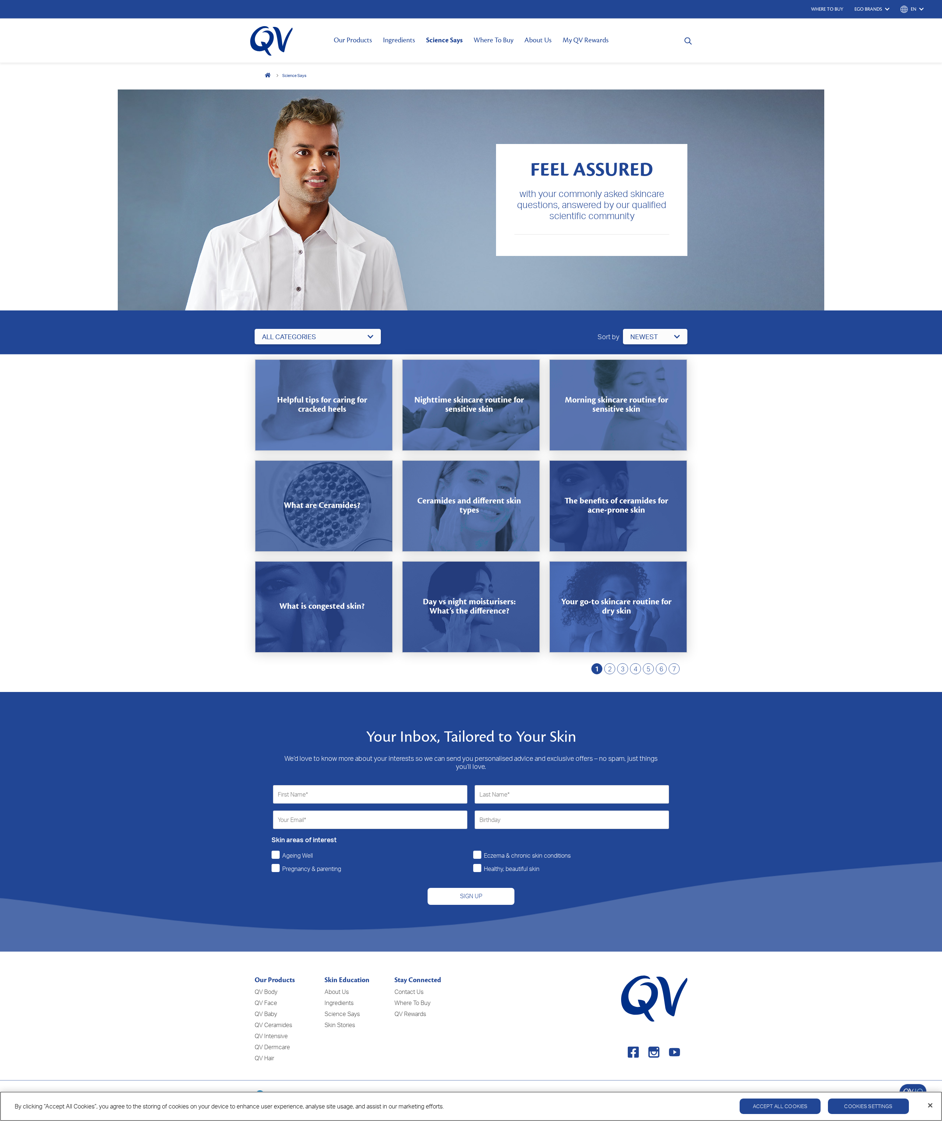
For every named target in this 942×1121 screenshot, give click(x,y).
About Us (538, 40)
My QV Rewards (586, 40)
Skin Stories (340, 1025)
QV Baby (266, 1014)
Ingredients (399, 40)
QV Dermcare (272, 1047)
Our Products (353, 40)
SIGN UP (471, 896)
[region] (471, 1106)
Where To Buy (493, 40)
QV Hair (264, 1058)
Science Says (444, 40)
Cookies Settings (868, 1106)
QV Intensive (271, 1036)
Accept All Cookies (780, 1106)
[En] (268, 75)
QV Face (266, 1002)
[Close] (930, 1105)
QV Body (266, 991)
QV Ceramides (273, 1025)
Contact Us (409, 991)
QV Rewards (410, 1014)
